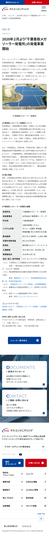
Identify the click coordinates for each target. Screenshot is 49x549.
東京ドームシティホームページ (26, 296)
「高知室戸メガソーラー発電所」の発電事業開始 (27, 284)
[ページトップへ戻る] (41, 519)
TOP (4, 15)
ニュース (11, 15)
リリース (6, 29)
